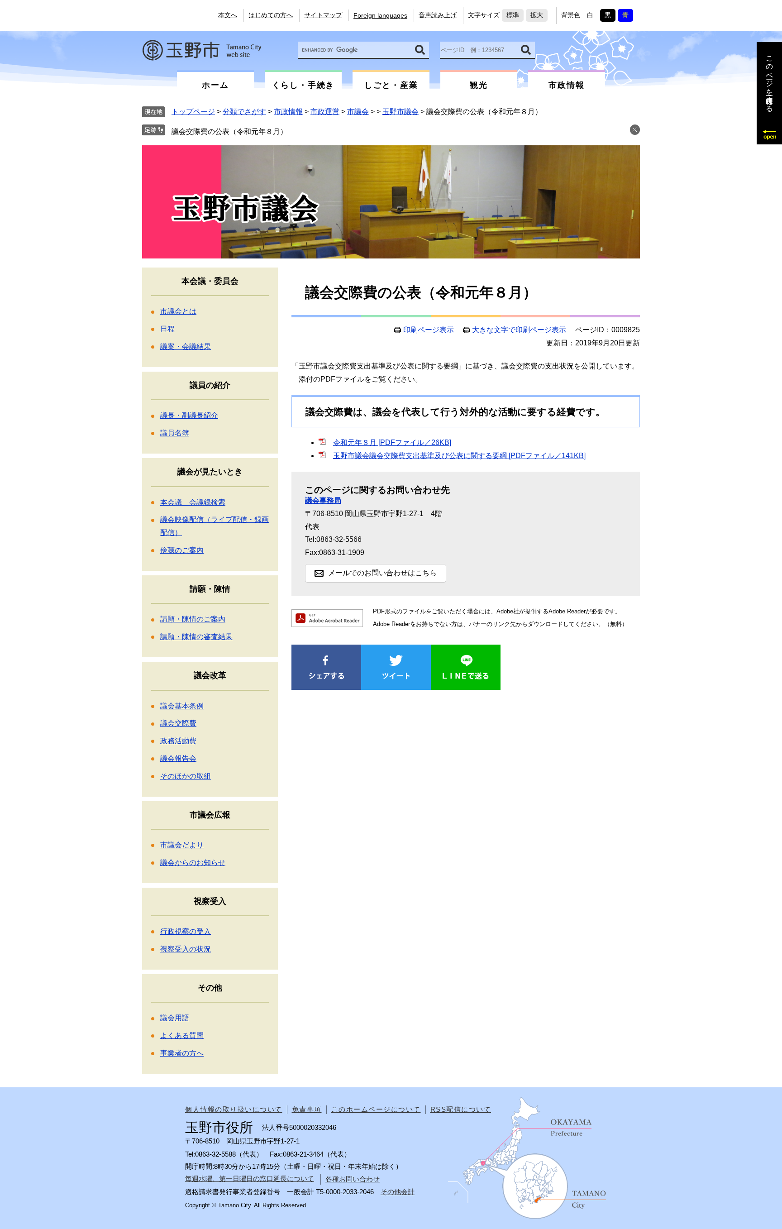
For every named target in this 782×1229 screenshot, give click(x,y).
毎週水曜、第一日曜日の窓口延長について (249, 1178)
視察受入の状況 (185, 949)
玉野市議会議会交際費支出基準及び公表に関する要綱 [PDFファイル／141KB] (459, 455)
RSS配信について (460, 1109)
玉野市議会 (400, 111)
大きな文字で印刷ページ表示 (519, 330)
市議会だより (182, 845)
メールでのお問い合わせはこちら (382, 573)
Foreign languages (380, 15)
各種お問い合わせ (352, 1179)
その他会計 (398, 1192)
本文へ (227, 15)
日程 (167, 329)
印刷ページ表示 (428, 330)
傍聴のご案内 (182, 550)
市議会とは (178, 311)
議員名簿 (174, 433)
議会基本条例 (182, 706)
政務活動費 (178, 741)
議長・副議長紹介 (189, 415)
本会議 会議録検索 (192, 502)
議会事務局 (323, 500)
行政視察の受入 (185, 931)
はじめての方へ (270, 15)
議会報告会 (178, 758)
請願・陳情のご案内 (192, 619)
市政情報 (288, 111)
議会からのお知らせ (192, 862)
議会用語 (174, 1018)
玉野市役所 (202, 50)
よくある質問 (182, 1035)
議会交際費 (178, 723)
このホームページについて (376, 1109)
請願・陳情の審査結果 (196, 637)
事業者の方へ (182, 1053)
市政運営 (324, 111)
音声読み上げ (438, 15)
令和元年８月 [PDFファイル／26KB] (392, 442)
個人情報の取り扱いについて (233, 1109)
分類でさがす (244, 111)
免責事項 (307, 1109)
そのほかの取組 (185, 776)
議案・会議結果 (185, 346)
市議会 (358, 111)
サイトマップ (323, 15)
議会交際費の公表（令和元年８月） (229, 131)
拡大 (536, 15)
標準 (512, 15)
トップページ (193, 111)
